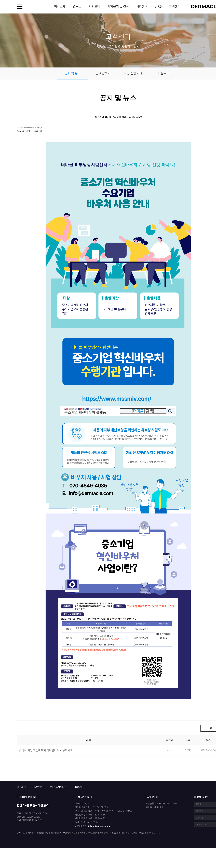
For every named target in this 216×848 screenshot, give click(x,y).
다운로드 (163, 73)
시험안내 (94, 6)
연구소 (77, 6)
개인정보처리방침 (57, 786)
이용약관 (37, 786)
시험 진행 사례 (133, 73)
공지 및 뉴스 (72, 73)
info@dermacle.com (99, 826)
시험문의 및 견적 (118, 6)
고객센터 (174, 6)
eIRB (158, 6)
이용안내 (78, 786)
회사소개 (59, 6)
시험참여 (141, 6)
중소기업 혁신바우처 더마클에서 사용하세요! (47, 750)
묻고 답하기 (103, 73)
